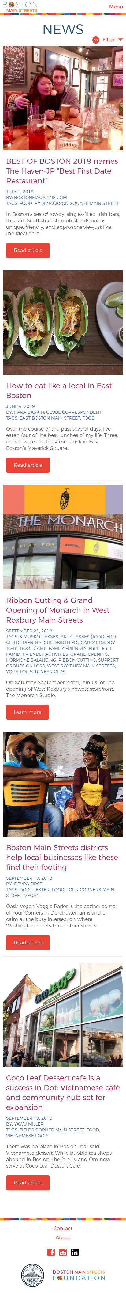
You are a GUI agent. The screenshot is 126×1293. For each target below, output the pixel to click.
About (63, 1238)
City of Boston (33, 1275)
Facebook (51, 1252)
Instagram (63, 1252)
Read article (28, 250)
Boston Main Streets (20, 6)
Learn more (27, 712)
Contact (63, 1228)
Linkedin (75, 1252)
